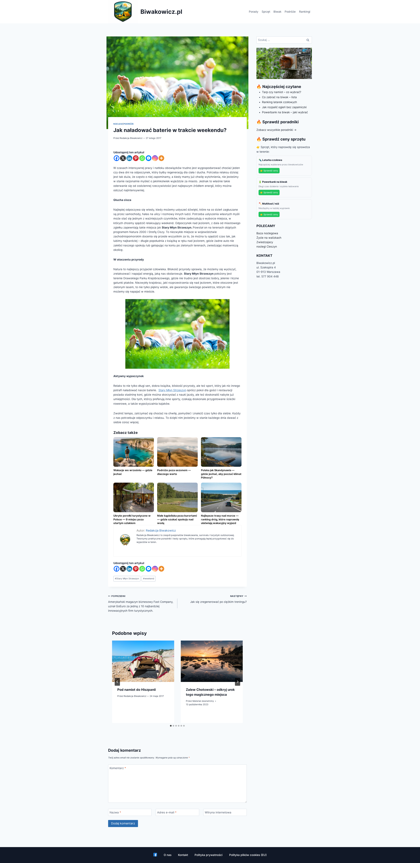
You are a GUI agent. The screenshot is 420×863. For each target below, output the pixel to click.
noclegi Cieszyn (266, 246)
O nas (167, 855)
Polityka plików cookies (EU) (248, 855)
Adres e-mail (167, 812)
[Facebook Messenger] (148, 158)
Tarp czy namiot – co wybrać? (281, 92)
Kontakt (183, 855)
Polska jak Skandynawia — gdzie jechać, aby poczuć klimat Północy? (221, 474)
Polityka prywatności (208, 855)
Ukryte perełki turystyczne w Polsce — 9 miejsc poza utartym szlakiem (132, 519)
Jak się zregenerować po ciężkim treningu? (218, 599)
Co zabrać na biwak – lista (279, 97)
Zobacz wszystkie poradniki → (276, 129)
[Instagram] (155, 158)
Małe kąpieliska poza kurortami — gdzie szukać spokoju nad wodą (177, 519)
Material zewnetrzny (203, 701)
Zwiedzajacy (264, 242)
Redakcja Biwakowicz (131, 138)
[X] (123, 158)
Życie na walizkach (268, 237)
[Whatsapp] (142, 158)
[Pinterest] (136, 158)
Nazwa (115, 812)
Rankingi (304, 11)
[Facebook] (116, 158)
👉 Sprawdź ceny (269, 170)
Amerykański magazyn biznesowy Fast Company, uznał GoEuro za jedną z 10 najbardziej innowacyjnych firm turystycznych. (140, 603)
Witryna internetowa (218, 812)
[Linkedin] (129, 158)
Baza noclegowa (267, 233)
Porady (253, 11)
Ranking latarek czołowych (279, 102)
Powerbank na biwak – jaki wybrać (285, 112)
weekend (148, 578)
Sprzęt (266, 11)
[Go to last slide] (117, 682)
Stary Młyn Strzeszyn (172, 390)
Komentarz (118, 768)
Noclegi (118, 124)
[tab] (171, 726)
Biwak (277, 11)
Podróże (290, 11)
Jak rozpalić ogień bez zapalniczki (284, 107)
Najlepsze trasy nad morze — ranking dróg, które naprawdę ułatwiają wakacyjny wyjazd (220, 519)
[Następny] (237, 682)
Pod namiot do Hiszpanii (136, 690)
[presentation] (143, 661)
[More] (161, 158)
